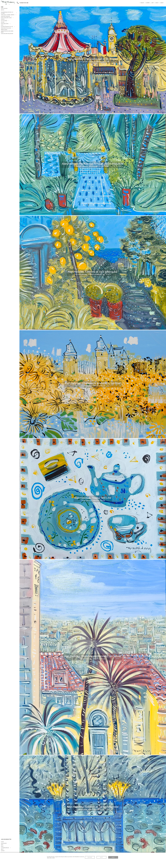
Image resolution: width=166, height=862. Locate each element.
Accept (113, 857)
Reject (101, 857)
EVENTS (2, 841)
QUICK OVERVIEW (4, 8)
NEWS (2, 844)
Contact (3, 850)
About (2, 849)
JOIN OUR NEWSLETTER (6, 839)
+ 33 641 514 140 (23, 2)
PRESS (2, 846)
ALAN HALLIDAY (4, 843)
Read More (90, 857)
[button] (9, 13)
